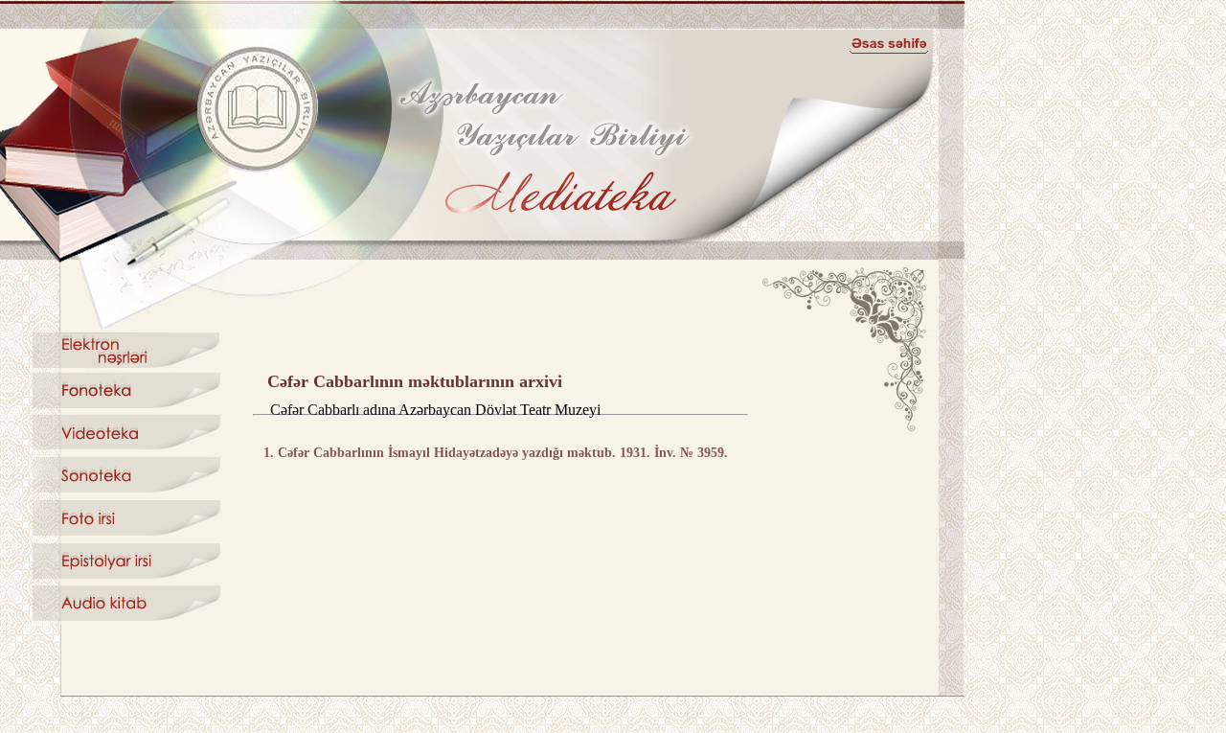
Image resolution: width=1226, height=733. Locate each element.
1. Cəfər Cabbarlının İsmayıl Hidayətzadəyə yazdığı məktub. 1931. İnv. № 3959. (495, 453)
